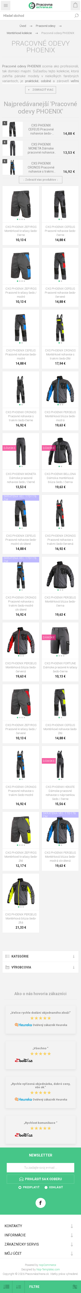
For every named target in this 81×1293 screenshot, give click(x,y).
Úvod (23, 26)
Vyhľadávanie (76, 15)
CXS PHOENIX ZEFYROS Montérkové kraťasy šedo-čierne (20, 231)
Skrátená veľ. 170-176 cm (20, 498)
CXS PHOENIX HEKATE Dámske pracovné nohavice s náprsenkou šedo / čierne (60, 793)
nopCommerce (47, 1265)
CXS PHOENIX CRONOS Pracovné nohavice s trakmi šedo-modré (41, 169)
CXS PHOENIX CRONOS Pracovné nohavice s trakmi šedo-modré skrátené (21, 603)
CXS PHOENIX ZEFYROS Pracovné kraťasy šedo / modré (20, 292)
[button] (17, 219)
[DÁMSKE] (9, 436)
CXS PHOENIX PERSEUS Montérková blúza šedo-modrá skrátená (60, 856)
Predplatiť (31, 1187)
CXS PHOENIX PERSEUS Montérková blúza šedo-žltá (20, 918)
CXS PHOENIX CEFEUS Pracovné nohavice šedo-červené (60, 292)
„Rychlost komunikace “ (40, 1122)
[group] (20, 204)
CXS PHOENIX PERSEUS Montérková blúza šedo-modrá (60, 416)
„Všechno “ (40, 1048)
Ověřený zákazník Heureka (50, 1025)
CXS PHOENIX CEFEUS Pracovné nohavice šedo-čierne (41, 131)
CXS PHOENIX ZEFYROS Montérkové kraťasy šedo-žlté (20, 856)
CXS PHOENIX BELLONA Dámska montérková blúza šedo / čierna (60, 478)
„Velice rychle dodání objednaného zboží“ (40, 1012)
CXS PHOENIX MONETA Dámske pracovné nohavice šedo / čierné (41, 150)
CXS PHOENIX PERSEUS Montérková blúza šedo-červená (20, 667)
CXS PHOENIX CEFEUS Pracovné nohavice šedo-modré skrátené (20, 539)
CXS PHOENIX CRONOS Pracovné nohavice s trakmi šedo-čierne (21, 416)
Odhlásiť (56, 1187)
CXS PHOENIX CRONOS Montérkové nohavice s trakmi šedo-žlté (60, 354)
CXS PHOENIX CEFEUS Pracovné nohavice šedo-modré (20, 354)
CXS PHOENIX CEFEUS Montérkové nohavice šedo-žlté (60, 729)
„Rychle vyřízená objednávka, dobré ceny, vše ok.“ (40, 1085)
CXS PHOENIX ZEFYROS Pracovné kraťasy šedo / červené (20, 729)
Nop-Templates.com (48, 1269)
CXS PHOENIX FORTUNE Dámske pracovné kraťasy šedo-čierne (60, 667)
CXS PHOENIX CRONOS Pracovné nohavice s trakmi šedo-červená (60, 539)
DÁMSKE (9, 448)
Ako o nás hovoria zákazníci (40, 993)
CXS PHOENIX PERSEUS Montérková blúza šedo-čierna (60, 601)
